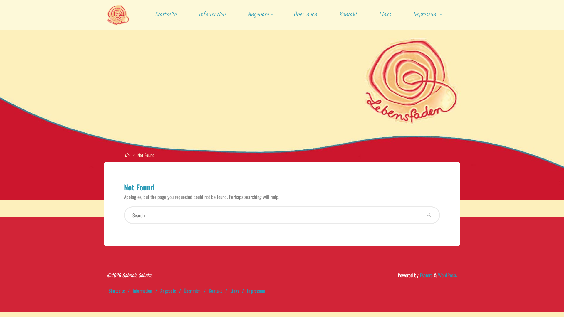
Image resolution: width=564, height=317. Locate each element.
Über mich (192, 290)
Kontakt (215, 290)
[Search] (429, 215)
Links (234, 290)
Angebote (168, 290)
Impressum (256, 290)
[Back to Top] (541, 308)
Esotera (426, 275)
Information (142, 290)
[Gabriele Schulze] (118, 14)
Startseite (117, 290)
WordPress (447, 275)
